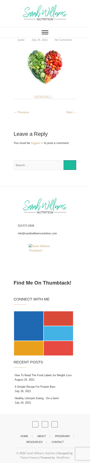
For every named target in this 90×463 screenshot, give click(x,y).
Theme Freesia (29, 457)
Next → (71, 112)
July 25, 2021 (40, 39)
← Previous (21, 112)
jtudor (21, 39)
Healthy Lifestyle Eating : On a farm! (37, 398)
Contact (58, 442)
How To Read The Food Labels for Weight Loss (43, 375)
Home (24, 436)
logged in (37, 143)
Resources (34, 442)
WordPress (63, 457)
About (41, 436)
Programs (62, 436)
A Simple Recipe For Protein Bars (35, 386)
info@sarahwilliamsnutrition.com (37, 233)
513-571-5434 (25, 225)
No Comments (63, 39)
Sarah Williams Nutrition (40, 453)
